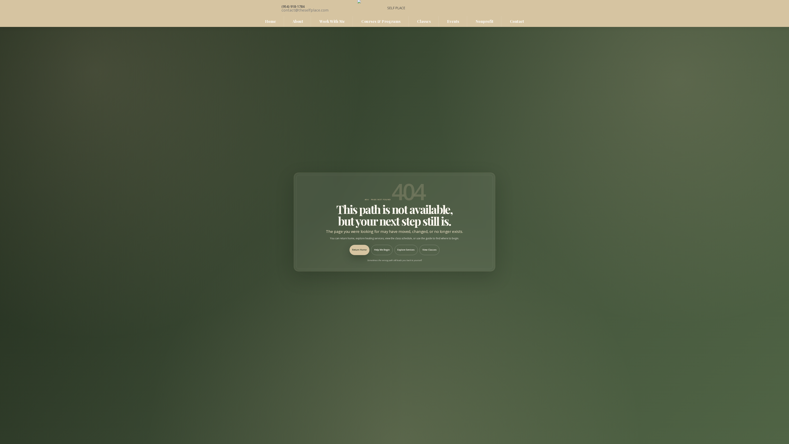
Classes (424, 21)
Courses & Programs (381, 21)
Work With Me (332, 21)
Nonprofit (485, 21)
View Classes (429, 249)
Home (270, 21)
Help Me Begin (382, 249)
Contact (517, 21)
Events (453, 21)
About (298, 21)
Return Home (359, 249)
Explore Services (406, 249)
